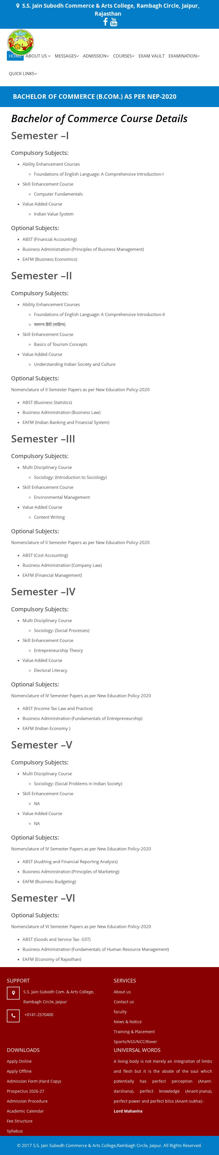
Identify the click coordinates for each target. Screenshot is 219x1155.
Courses (122, 56)
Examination (183, 56)
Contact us (124, 1001)
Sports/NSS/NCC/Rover (135, 1041)
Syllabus (15, 1131)
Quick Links (21, 73)
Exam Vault (152, 56)
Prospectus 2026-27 (25, 1091)
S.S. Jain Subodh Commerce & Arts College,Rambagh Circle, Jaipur (97, 1145)
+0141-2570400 (39, 1014)
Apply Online (19, 1061)
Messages (65, 56)
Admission (94, 56)
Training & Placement (134, 1031)
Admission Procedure (27, 1101)
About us (122, 991)
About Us (37, 56)
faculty (120, 1011)
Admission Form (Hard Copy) (34, 1081)
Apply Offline (19, 1071)
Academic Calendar (25, 1111)
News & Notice (128, 1021)
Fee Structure (20, 1121)
